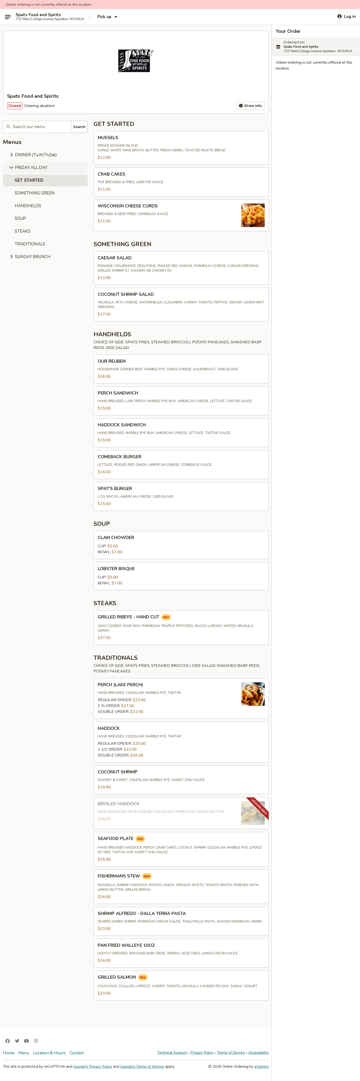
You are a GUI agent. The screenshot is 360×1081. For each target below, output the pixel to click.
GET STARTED (29, 180)
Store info (252, 105)
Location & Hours (49, 1053)
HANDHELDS (28, 206)
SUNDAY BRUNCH (32, 257)
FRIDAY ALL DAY (30, 167)
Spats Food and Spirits (38, 14)
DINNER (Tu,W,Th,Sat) (35, 155)
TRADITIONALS (30, 244)
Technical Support (172, 1052)
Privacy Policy (202, 1052)
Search (79, 126)
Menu (23, 1053)
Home (8, 1053)
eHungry (261, 1066)
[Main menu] (8, 17)
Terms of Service (231, 1052)
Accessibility (258, 1052)
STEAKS (22, 231)
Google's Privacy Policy (92, 1066)
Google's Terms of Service (142, 1066)
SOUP (20, 218)
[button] (181, 147)
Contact (77, 1053)
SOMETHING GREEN (35, 193)
